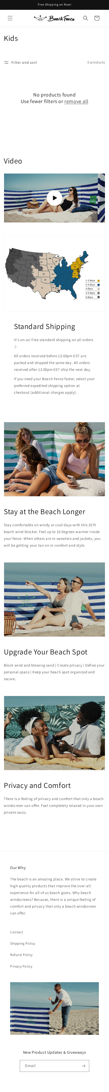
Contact (16, 932)
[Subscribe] (83, 1066)
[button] (10, 18)
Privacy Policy (21, 966)
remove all (76, 101)
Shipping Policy (22, 943)
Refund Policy (21, 954)
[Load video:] (54, 198)
